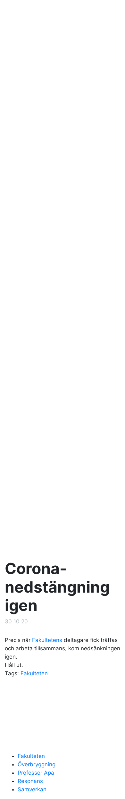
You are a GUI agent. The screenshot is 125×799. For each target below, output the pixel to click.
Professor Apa (36, 773)
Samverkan (32, 789)
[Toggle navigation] (111, 12)
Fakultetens (47, 640)
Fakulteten (34, 673)
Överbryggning (36, 764)
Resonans (30, 781)
